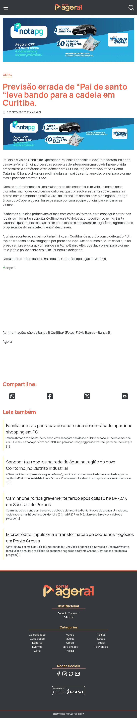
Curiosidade (37, 639)
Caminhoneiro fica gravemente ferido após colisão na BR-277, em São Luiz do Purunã (66, 501)
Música (70, 639)
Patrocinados (70, 647)
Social (101, 643)
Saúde (101, 639)
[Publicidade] (68, 40)
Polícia (70, 651)
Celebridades (37, 634)
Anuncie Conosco (69, 613)
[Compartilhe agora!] (12, 396)
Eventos (37, 647)
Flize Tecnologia (76, 714)
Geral (7, 75)
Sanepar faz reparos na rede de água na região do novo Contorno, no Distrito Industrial (60, 465)
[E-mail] (77, 673)
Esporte (37, 643)
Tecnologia (101, 647)
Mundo (70, 634)
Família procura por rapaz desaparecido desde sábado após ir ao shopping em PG (69, 429)
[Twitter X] (71, 673)
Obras (70, 643)
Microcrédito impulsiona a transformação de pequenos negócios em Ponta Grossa (70, 537)
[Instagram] (64, 673)
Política (101, 634)
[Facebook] (58, 673)
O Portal (69, 617)
